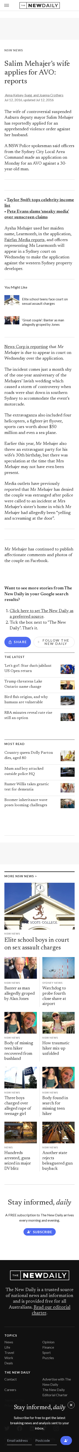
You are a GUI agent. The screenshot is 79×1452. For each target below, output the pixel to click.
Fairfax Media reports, (24, 240)
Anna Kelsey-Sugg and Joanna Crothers (33, 95)
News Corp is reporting (26, 347)
